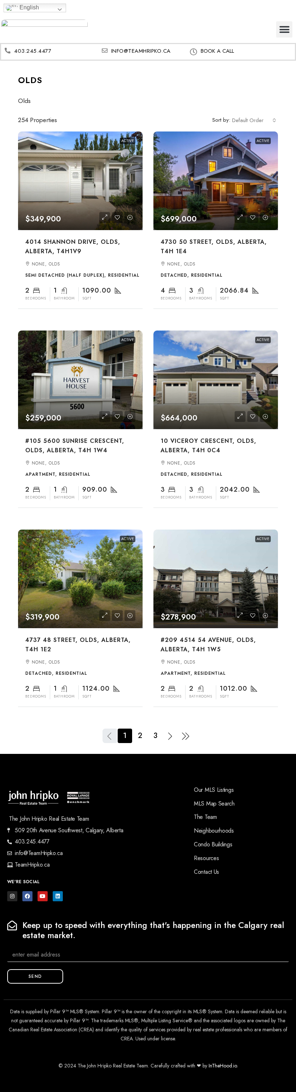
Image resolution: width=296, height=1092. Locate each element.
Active (127, 140)
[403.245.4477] (7, 50)
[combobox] (254, 120)
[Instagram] (12, 896)
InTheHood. (221, 1065)
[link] (80, 180)
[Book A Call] (193, 52)
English (28, 7)
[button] (284, 29)
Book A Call (217, 51)
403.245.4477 (32, 51)
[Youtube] (43, 896)
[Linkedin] (58, 896)
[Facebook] (27, 896)
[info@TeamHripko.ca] (105, 50)
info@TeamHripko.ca (141, 51)
